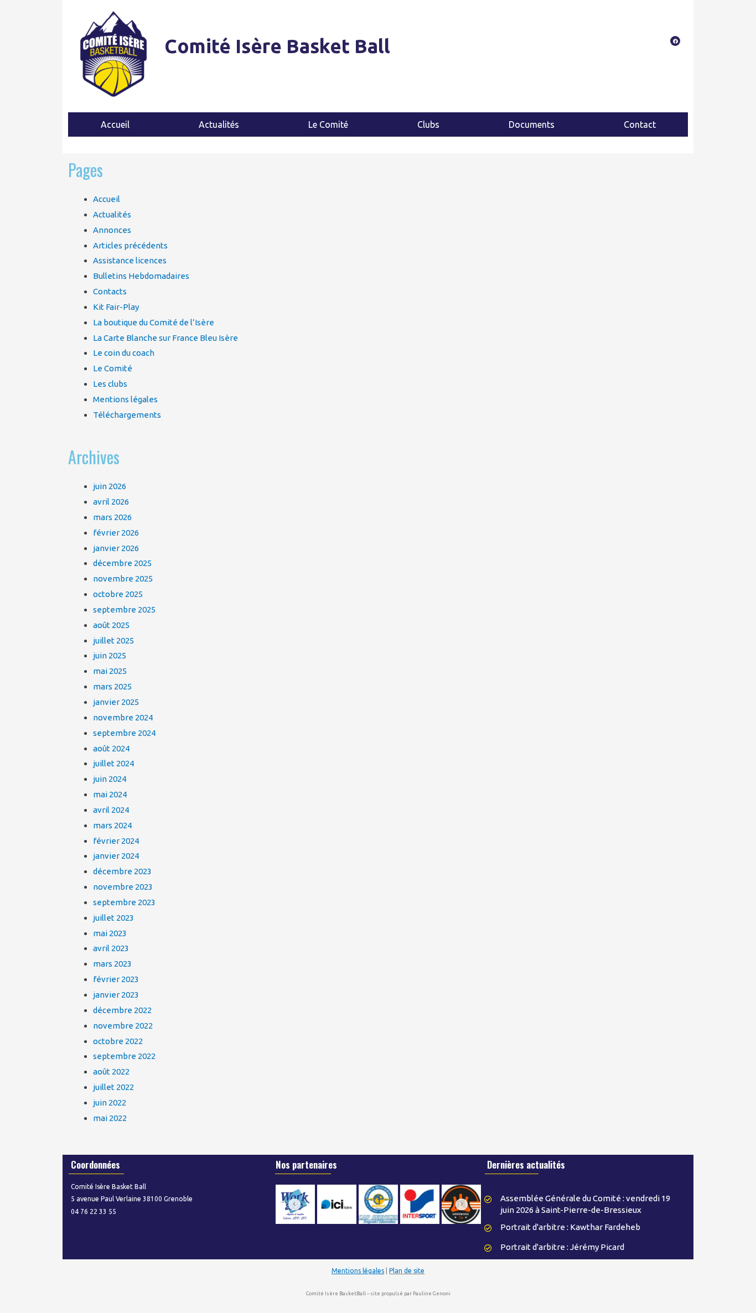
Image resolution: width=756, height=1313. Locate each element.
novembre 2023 (123, 886)
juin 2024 (109, 778)
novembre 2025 (123, 578)
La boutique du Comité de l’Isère (153, 322)
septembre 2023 (124, 902)
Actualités (112, 214)
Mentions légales (125, 399)
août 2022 (111, 1071)
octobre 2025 (118, 594)
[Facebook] (675, 41)
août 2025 (111, 625)
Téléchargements (127, 414)
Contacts (110, 291)
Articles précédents (130, 245)
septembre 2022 (124, 1056)
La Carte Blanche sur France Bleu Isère (165, 337)
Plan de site (406, 1270)
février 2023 (116, 979)
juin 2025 (109, 655)
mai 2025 (110, 671)
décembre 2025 (122, 563)
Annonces (112, 230)
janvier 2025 (116, 702)
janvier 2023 (116, 994)
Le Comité (112, 368)
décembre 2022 (122, 1010)
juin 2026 (109, 486)
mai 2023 (110, 933)
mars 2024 (112, 825)
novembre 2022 (123, 1025)
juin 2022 (109, 1102)
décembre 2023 (122, 871)
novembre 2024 (123, 717)
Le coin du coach (123, 352)
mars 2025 (112, 686)
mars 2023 (112, 963)
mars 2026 (112, 517)
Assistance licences (130, 260)
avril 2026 (111, 501)
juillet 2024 (113, 763)
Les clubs (110, 383)
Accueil (106, 199)
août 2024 (111, 748)
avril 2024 (111, 809)
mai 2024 (110, 794)
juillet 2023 (113, 917)
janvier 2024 (116, 855)
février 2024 (116, 840)
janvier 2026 (116, 548)
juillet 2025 (113, 640)
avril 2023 (111, 948)
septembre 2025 (124, 609)
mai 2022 (110, 1118)
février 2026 (116, 532)
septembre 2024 (124, 733)
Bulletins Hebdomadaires (141, 276)
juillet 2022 (113, 1087)
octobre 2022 (118, 1041)
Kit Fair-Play (116, 307)
